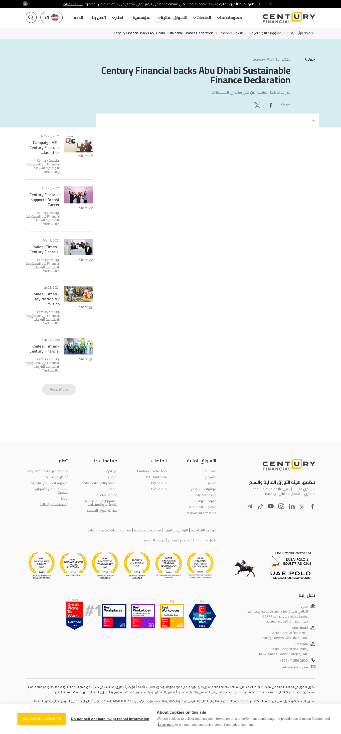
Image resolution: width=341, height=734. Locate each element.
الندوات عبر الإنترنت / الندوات (47, 471)
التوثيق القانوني (176, 530)
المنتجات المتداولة (202, 507)
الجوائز (112, 477)
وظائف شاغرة (106, 495)
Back (311, 59)
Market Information (201, 513)
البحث (113, 489)
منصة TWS (158, 489)
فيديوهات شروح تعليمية (49, 483)
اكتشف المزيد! (73, 4)
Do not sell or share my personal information (110, 719)
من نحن (111, 471)
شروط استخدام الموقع (184, 540)
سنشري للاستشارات (227, 92)
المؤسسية (142, 17)
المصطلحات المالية (53, 504)
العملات (210, 471)
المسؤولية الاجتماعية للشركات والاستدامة (252, 33)
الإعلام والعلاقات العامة (99, 483)
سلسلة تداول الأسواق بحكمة (51, 490)
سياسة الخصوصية (147, 530)
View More (59, 389)
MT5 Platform (156, 477)
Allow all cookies (41, 719)
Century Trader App (152, 471)
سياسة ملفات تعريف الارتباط (109, 530)
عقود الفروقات (205, 501)
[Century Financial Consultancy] (289, 17)
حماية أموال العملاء (102, 510)
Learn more (166, 725)
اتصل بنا (99, 17)
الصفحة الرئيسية (303, 33)
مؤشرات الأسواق (203, 489)
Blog (64, 498)
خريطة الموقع (154, 540)
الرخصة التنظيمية (203, 530)
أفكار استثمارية (56, 477)
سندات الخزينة (206, 495)
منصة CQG (159, 483)
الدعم (78, 17)
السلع (212, 483)
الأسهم (210, 477)
